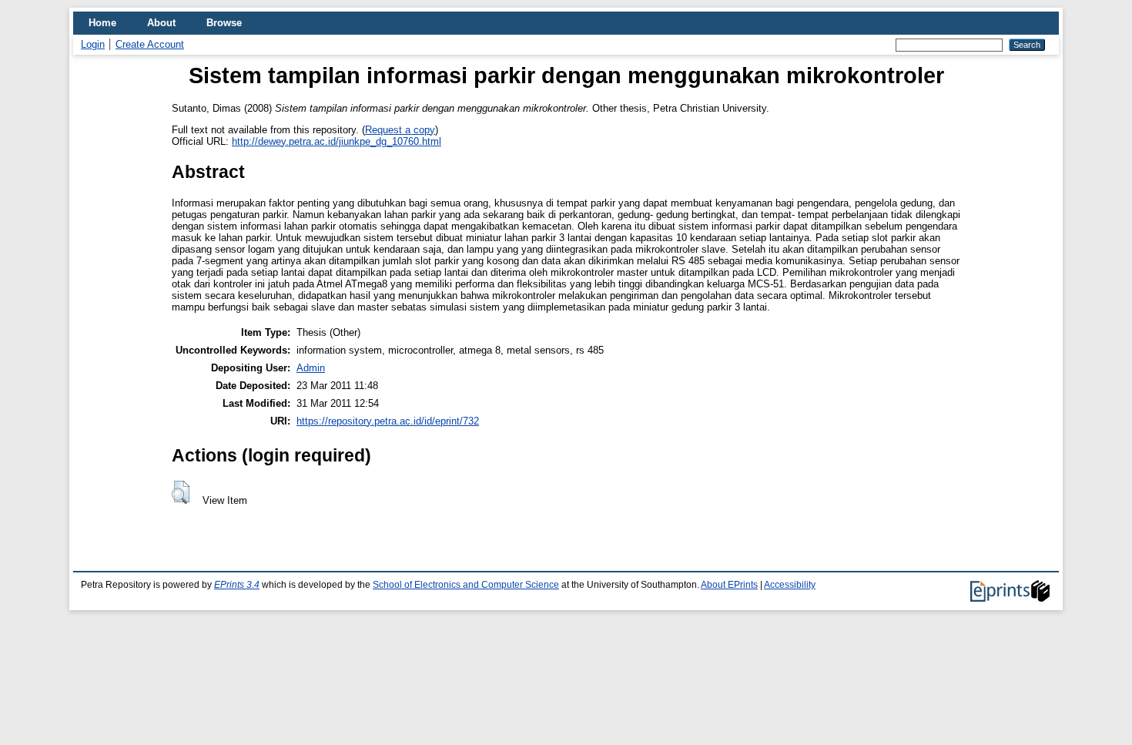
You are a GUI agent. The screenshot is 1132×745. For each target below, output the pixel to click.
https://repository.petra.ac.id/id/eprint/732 (387, 421)
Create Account (150, 44)
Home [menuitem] (102, 23)
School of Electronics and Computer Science (466, 584)
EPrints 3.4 (237, 584)
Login (93, 44)
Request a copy (400, 130)
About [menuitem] (161, 23)
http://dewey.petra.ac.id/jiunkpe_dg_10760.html (336, 141)
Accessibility (790, 584)
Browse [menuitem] (224, 23)
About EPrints (729, 584)
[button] (180, 492)
